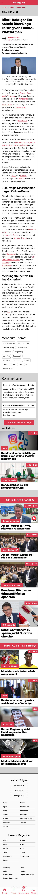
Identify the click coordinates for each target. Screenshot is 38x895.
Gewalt (23, 175)
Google (23, 93)
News (5, 803)
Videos (5, 814)
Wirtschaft (24, 811)
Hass (14, 175)
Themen (23, 822)
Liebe (5, 844)
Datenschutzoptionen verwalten (10, 878)
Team (22, 867)
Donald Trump (20, 238)
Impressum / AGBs (27, 874)
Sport (5, 807)
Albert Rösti (7, 104)
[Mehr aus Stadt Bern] (19, 646)
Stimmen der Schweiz (28, 818)
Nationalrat (21, 107)
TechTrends (24, 856)
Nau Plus (23, 814)
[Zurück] (1, 2)
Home (4, 7)
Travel (22, 852)
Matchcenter (24, 807)
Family (5, 848)
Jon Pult (16, 260)
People (5, 811)
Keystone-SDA (14, 37)
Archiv (5, 826)
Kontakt (23, 871)
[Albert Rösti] (19, 12)
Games (5, 818)
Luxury (22, 844)
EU (8, 312)
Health (5, 840)
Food (22, 848)
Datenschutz (8, 874)
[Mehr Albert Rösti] (19, 500)
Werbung (6, 867)
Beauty (5, 860)
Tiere (5, 852)
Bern (9, 40)
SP (33, 257)
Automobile (7, 856)
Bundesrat (23, 99)
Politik (11, 7)
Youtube (11, 96)
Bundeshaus (21, 7)
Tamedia (5, 262)
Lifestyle (6, 822)
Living (22, 840)
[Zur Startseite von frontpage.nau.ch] (19, 3)
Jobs (5, 871)
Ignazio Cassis (12, 235)
